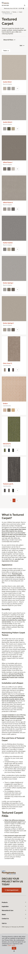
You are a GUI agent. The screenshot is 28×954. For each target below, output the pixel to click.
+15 (17, 88)
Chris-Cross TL (7, 363)
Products (5, 902)
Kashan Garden (8, 243)
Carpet (20, 12)
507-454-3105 (5, 5)
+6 (17, 289)
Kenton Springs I (8, 283)
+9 (17, 249)
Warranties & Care (7, 910)
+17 (17, 450)
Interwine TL (7, 443)
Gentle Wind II (7, 122)
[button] (8, 50)
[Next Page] (17, 500)
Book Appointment (12, 890)
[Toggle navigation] (24, 5)
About (4, 914)
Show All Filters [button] (8, 40)
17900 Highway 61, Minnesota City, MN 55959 (13, 926)
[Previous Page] (10, 500)
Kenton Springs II (8, 323)
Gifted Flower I (7, 162)
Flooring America (6, 12)
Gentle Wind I (7, 82)
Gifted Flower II (8, 202)
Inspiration (5, 906)
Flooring (14, 12)
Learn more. (11, 945)
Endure (5, 403)
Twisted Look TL (8, 484)
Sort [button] (21, 45)
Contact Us (5, 918)
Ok (14, 948)
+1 (17, 410)
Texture (5, 50)
